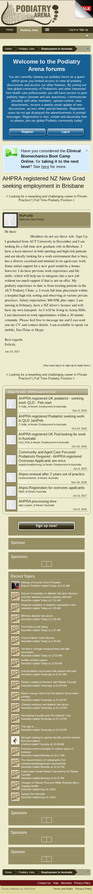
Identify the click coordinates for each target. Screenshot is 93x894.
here (45, 166)
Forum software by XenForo (18, 888)
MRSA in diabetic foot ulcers (37, 615)
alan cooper (25, 505)
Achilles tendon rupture (34, 660)
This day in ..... (29, 726)
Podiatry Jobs (29, 30)
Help (55, 883)
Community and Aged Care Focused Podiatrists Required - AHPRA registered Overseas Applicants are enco (50, 456)
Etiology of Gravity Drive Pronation (41, 582)
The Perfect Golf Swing (34, 626)
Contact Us (44, 883)
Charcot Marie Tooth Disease (38, 637)
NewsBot (26, 600)
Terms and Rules (63, 888)
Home (9, 29)
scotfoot (25, 744)
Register (27, 132)
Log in (66, 132)
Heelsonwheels (27, 478)
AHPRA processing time (38, 501)
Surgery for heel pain (33, 793)
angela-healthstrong (30, 464)
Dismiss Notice (86, 150)
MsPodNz (26, 215)
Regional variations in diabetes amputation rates (48, 604)
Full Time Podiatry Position (53, 200)
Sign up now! (46, 526)
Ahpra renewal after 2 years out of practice (51, 474)
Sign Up (81, 236)
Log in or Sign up (78, 29)
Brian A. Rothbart (31, 585)
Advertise (66, 883)
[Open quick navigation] (87, 48)
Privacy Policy (82, 883)
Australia (53, 478)
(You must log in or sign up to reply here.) (67, 365)
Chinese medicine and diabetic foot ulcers (45, 704)
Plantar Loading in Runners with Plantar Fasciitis (49, 682)
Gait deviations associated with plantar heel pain (48, 671)
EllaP (21, 491)
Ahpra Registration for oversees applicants (52, 488)
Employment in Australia (52, 406)
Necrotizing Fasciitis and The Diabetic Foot (46, 715)
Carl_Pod (24, 442)
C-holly (23, 406)
